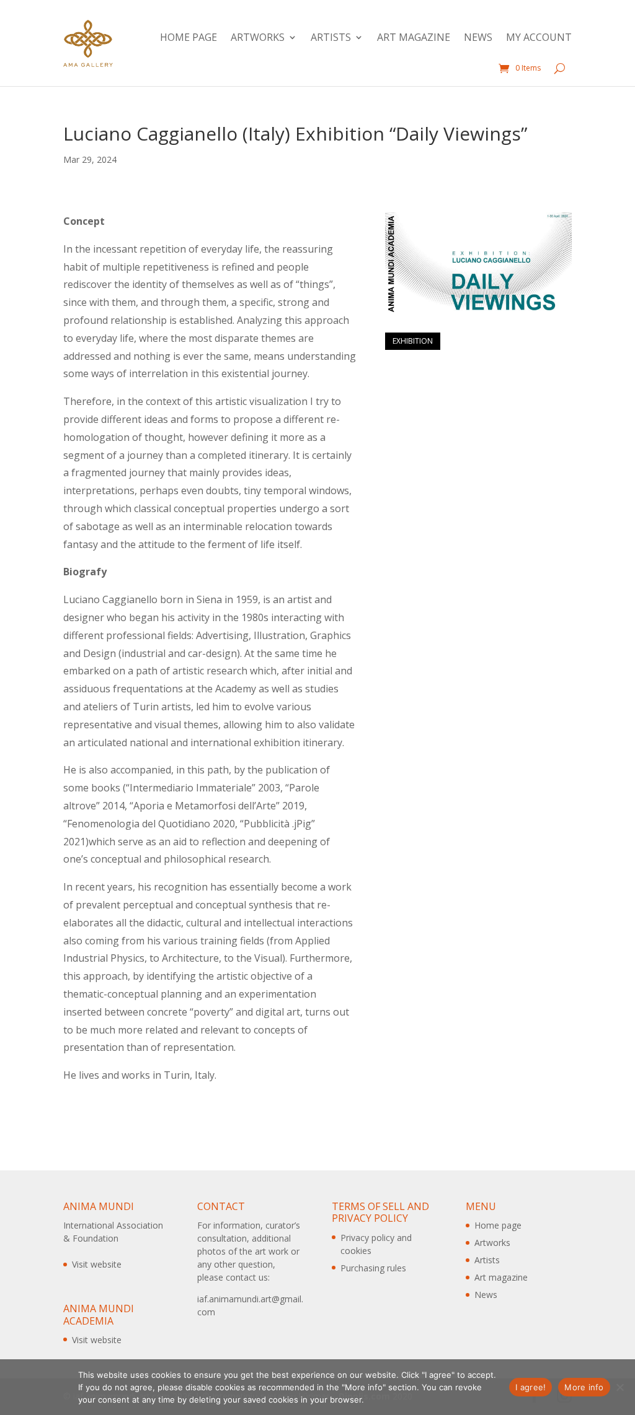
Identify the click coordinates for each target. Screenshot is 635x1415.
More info (583, 1387)
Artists (331, 37)
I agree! (530, 1387)
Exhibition (413, 341)
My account (539, 37)
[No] (619, 1387)
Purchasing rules (373, 1268)
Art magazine (413, 37)
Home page (188, 37)
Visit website (97, 1264)
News (478, 37)
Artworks (258, 37)
